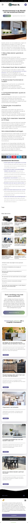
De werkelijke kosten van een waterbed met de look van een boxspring (7, 223)
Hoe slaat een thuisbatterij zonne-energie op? (11, 267)
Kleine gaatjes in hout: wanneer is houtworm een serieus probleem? (7, 257)
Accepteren (14, 515)
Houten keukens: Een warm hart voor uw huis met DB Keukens (14, 375)
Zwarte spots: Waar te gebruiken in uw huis (15, 162)
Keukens (7, 16)
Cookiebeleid (13, 522)
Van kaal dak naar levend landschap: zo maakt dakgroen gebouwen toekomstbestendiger (14, 286)
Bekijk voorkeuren (14, 519)
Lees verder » (4, 264)
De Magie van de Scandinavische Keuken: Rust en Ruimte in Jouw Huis (14, 343)
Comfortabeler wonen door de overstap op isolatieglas (20, 245)
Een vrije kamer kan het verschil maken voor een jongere (14, 276)
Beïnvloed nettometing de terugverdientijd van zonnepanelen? (12, 272)
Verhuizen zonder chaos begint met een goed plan (12, 262)
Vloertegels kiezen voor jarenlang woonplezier (6, 234)
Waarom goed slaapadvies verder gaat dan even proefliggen (20, 223)
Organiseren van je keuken (11, 177)
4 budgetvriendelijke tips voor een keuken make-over (13, 440)
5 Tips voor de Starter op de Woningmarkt (14, 196)
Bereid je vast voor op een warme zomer (14, 183)
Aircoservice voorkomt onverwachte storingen (11, 281)
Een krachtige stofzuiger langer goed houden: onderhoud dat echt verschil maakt (7, 246)
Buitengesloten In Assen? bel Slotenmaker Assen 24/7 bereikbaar (20, 257)
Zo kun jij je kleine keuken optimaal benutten (13, 472)
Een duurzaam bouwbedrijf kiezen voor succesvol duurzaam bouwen (20, 234)
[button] (25, 500)
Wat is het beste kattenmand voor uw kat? (15, 189)
